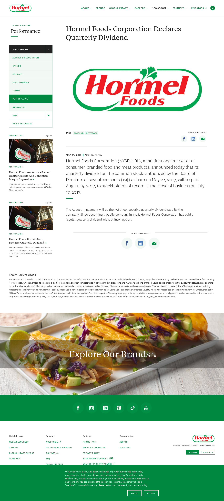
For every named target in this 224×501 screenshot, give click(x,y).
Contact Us (52, 452)
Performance (20, 98)
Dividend (79, 132)
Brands (16, 65)
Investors (92, 132)
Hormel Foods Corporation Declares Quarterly (27, 240)
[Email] (202, 138)
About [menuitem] (85, 8)
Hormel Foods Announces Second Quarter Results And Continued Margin (29, 175)
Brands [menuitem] (100, 8)
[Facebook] (184, 138)
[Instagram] (91, 407)
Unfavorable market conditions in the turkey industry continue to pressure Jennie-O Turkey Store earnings (30, 186)
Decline (151, 493)
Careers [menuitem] (140, 8)
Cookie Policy (122, 485)
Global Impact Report (21, 452)
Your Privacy (96, 458)
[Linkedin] (193, 138)
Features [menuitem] (179, 8)
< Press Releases (21, 25)
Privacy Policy (91, 452)
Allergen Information (59, 447)
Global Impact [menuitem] (119, 8)
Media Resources (22, 123)
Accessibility (53, 441)
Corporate (206, 452)
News (15, 115)
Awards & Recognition (25, 57)
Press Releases (21, 49)
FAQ (48, 458)
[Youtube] (146, 407)
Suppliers (125, 447)
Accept (134, 493)
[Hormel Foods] (20, 7)
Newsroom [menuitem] (159, 8)
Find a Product (54, 464)
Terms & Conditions (94, 447)
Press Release (16, 135)
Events (16, 90)
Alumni (124, 441)
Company (17, 74)
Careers (14, 447)
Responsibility (20, 82)
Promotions (90, 441)
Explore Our (110, 353)
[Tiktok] (132, 407)
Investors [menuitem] (198, 8)
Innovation (19, 107)
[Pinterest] (118, 407)
